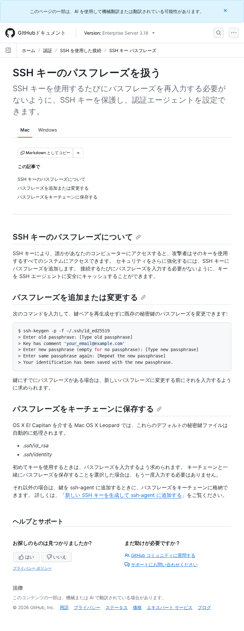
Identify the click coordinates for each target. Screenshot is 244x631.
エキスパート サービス (170, 607)
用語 (64, 607)
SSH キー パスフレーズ (132, 50)
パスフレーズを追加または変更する (75, 297)
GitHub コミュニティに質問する (163, 555)
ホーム (28, 50)
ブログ (204, 607)
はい (29, 557)
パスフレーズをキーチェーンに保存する (83, 408)
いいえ (59, 557)
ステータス (116, 607)
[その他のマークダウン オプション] (78, 153)
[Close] (226, 10)
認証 (47, 50)
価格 (137, 607)
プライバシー (87, 607)
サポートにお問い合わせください (164, 564)
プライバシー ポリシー (32, 568)
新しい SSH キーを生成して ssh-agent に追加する (123, 495)
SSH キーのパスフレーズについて (73, 236)
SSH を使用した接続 (80, 50)
